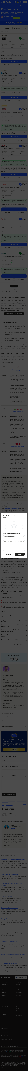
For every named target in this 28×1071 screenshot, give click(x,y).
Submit (20, 554)
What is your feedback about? (11, 533)
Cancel (8, 554)
